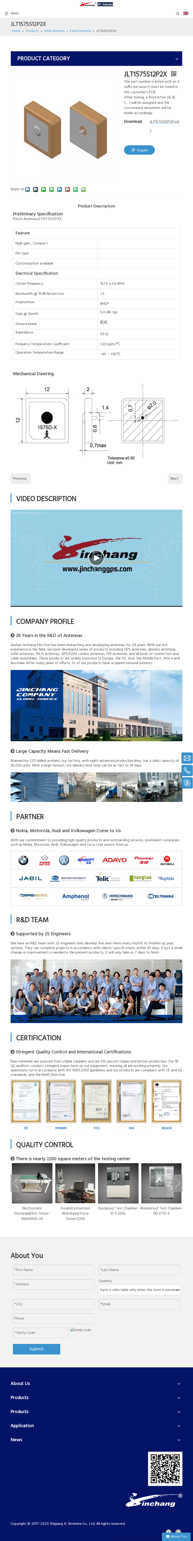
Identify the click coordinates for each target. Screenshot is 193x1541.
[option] (32, 1192)
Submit (36, 1349)
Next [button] (177, 1183)
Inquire (142, 150)
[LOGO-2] (153, 1500)
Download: (133, 122)
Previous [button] (15, 1183)
